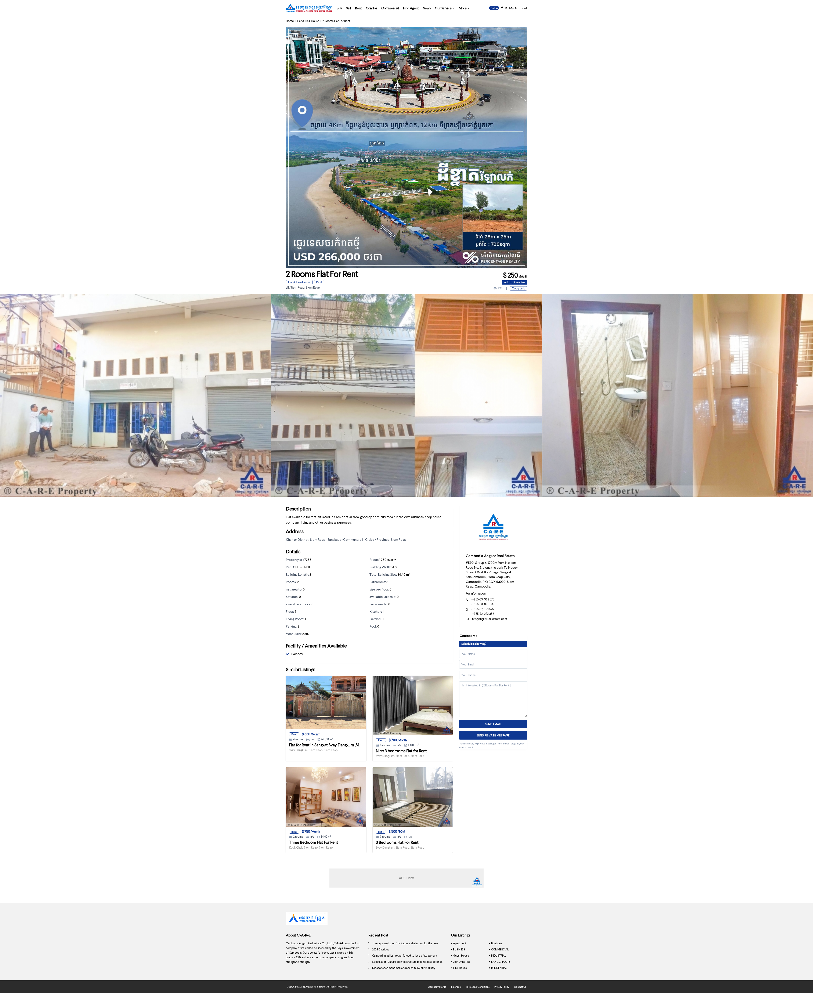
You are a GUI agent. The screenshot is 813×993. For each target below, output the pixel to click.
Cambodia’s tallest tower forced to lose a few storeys (404, 955)
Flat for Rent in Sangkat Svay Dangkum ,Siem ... (328, 744)
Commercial (390, 8)
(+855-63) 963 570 (482, 599)
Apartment (459, 943)
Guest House (461, 955)
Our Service (443, 8)
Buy (339, 8)
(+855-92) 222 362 (482, 613)
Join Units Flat (461, 961)
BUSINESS (459, 949)
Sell (348, 8)
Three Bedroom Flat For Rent (313, 842)
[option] (406, 395)
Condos (371, 8)
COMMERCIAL (500, 949)
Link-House (460, 967)
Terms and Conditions (477, 986)
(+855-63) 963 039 (483, 604)
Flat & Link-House (308, 21)
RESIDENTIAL (499, 967)
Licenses (456, 986)
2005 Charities (380, 949)
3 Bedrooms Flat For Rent (397, 842)
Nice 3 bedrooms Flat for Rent (401, 750)
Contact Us (520, 986)
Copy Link (518, 288)
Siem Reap (297, 287)
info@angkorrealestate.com (489, 619)
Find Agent (411, 8)
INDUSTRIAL (498, 955)
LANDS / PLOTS (500, 961)
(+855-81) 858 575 (482, 609)
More (462, 8)
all (287, 287)
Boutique (496, 943)
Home (290, 21)
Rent (358, 8)
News (427, 8)
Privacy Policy (501, 986)
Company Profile (437, 986)
